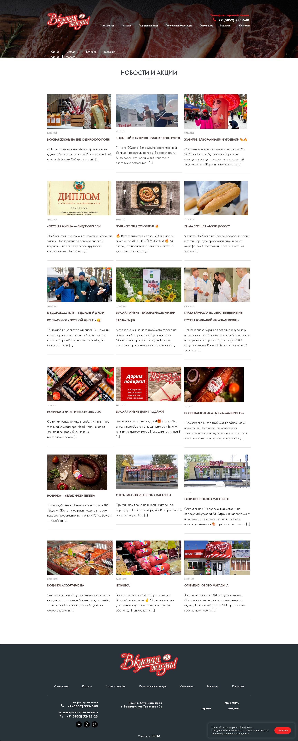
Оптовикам (206, 25)
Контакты (244, 25)
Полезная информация (178, 25)
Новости (71, 57)
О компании (107, 25)
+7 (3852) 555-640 (234, 20)
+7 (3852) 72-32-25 (82, 716)
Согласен (283, 730)
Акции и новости (148, 25)
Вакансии (225, 25)
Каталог (126, 25)
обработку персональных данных (231, 733)
